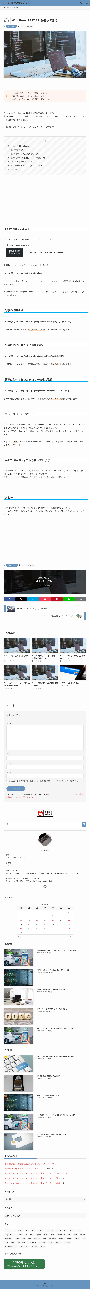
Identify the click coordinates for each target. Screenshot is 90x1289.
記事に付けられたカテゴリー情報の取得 (28, 158)
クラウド (42, 1242)
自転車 (42, 1246)
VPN (83, 1238)
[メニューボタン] (87, 3)
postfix (82, 1235)
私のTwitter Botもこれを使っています (26, 166)
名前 (8, 754)
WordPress (29, 26)
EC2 (79, 1231)
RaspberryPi (9, 1238)
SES (17, 1238)
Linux (52, 1235)
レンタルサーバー (11, 1246)
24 (21, 928)
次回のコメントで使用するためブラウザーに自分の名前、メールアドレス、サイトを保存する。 (44, 781)
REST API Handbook (20, 146)
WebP (13, 1242)
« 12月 (19, 937)
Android (20, 1231)
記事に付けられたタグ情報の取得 (25, 154)
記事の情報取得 (17, 150)
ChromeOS (49, 1231)
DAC (66, 1231)
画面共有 (35, 1246)
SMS (23, 1238)
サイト (8, 772)
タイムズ (59, 1242)
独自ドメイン (24, 1246)
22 (61, 924)
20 (45, 924)
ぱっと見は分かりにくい (21, 162)
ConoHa (59, 1231)
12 (37, 920)
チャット (67, 1242)
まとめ (14, 169)
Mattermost (61, 1235)
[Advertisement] (45, 199)
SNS (29, 1238)
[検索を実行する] (84, 824)
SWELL (61, 1238)
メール (8, 763)
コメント (10, 723)
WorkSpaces (32, 1242)
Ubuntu (76, 1238)
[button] (9, 599)
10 (21, 920)
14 (53, 920)
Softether (37, 1238)
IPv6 (31, 1235)
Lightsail (38, 1235)
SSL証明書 (52, 1238)
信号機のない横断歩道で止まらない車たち (22, 1164)
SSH (44, 1238)
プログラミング (11, 26)
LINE (46, 1235)
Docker (72, 1231)
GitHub (20, 1235)
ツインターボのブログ (16, 2)
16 (69, 920)
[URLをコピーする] (80, 599)
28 (53, 928)
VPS (6, 1242)
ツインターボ (48, 1164)
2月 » (71, 937)
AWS (33, 1231)
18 (29, 924)
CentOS (40, 1231)
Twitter (69, 1238)
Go (26, 1235)
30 (69, 928)
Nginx (69, 1235)
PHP (75, 1235)
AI (14, 1231)
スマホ (50, 1242)
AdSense (8, 1231)
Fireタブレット (10, 1235)
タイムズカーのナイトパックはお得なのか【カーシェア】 (29, 1173)
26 (37, 928)
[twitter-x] (45, 886)
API (22, 26)
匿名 (58, 1178)
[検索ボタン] (81, 3)
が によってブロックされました (25, 1265)
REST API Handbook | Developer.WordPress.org (44, 252)
